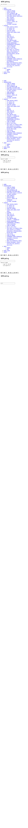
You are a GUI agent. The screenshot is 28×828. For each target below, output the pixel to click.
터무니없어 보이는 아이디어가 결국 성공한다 (14, 89)
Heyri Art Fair (12, 48)
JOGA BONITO (10, 19)
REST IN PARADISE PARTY (14, 62)
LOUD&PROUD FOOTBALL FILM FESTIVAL (13, 45)
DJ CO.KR (9, 39)
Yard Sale (10, 56)
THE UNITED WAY (12, 40)
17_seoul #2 (10, 28)
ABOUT (5, 73)
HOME (5, 8)
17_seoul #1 (10, 29)
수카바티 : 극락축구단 (13, 41)
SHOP (5, 68)
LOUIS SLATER (11, 12)
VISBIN (9, 34)
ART (8, 70)
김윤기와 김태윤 (11, 30)
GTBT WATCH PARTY (12, 26)
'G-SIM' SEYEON (12, 24)
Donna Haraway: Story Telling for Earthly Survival (14, 65)
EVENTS (6, 25)
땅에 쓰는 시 (10, 36)
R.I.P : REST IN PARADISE (12, 22)
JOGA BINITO (10, 37)
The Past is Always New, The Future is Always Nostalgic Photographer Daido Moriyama (13, 52)
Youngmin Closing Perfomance (12, 60)
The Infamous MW (12, 13)
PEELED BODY (10, 20)
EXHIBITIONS (7, 9)
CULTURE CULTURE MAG (13, 14)
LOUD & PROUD (11, 10)
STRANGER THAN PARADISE (14, 58)
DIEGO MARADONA (12, 43)
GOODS (8, 69)
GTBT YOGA (7, 72)
